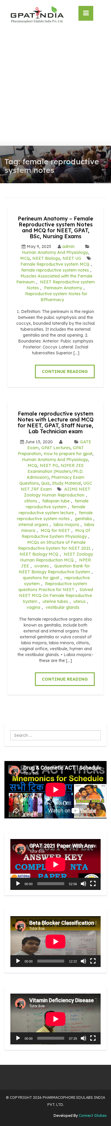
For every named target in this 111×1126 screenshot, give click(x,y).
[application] (55, 864)
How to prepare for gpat (68, 453)
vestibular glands (62, 607)
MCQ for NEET (55, 530)
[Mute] (83, 884)
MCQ (25, 258)
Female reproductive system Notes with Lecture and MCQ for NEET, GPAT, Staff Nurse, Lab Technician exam (55, 422)
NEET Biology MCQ (39, 554)
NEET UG (71, 258)
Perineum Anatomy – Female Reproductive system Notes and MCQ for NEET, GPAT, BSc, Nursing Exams (55, 227)
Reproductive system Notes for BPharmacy (56, 296)
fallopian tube (56, 501)
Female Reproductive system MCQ (54, 264)
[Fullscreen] (93, 884)
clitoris (30, 501)
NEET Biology (46, 258)
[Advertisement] (55, 87)
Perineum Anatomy (63, 288)
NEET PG (49, 465)
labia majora (66, 524)
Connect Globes (92, 1115)
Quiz (45, 483)
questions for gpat (41, 577)
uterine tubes (55, 601)
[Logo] (37, 14)
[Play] (18, 884)
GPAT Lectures (55, 447)
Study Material (66, 483)
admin (68, 246)
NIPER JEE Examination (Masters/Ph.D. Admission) (55, 471)
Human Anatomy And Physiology (55, 252)
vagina (33, 607)
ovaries (41, 566)
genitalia (83, 518)
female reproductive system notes (55, 270)
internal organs (33, 524)
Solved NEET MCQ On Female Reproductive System (56, 595)
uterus (79, 601)
